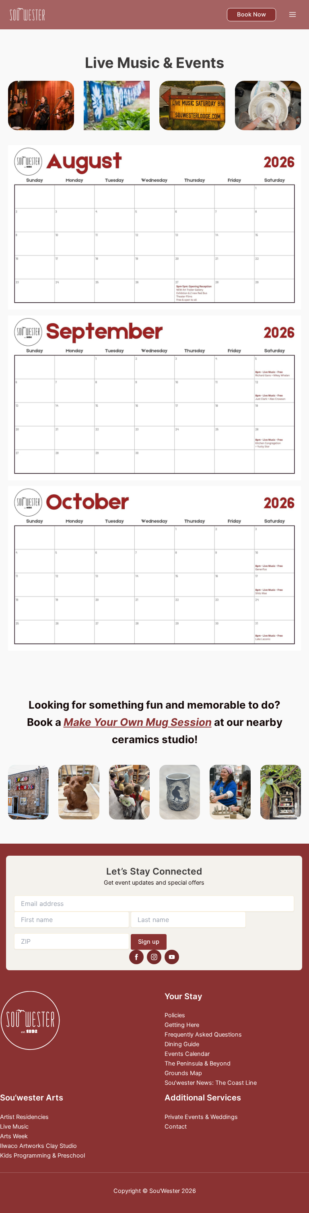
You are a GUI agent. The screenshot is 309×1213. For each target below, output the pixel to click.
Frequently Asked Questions (203, 1034)
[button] (251, 14)
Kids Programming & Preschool (42, 1155)
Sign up (148, 941)
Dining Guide (182, 1044)
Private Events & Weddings (201, 1117)
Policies (175, 1015)
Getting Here (182, 1025)
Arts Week (14, 1136)
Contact (176, 1126)
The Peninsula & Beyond (198, 1063)
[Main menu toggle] (292, 14)
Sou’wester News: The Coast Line (211, 1082)
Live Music (14, 1126)
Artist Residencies (24, 1117)
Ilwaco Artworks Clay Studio (38, 1145)
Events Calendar (187, 1053)
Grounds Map (183, 1073)
